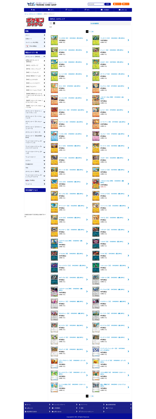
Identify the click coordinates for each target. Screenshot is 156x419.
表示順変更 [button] (95, 23)
